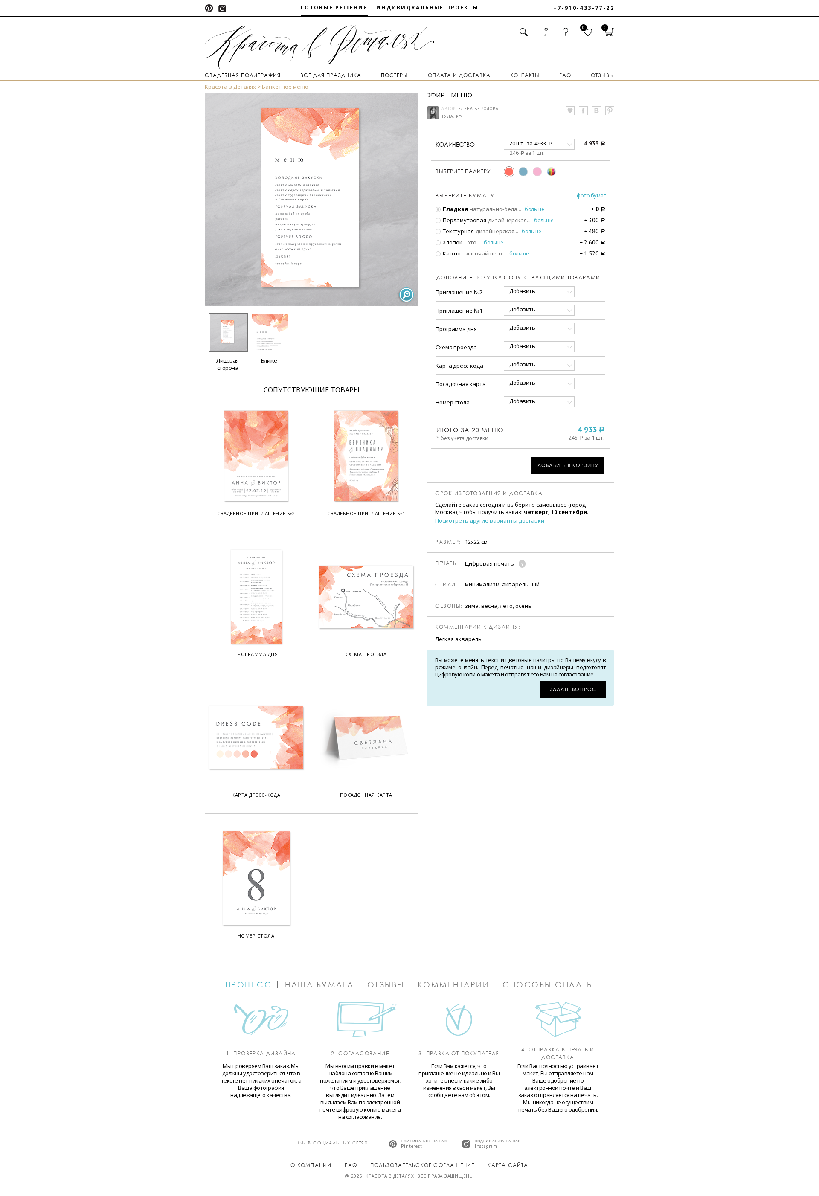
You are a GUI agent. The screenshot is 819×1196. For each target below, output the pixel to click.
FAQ (565, 75)
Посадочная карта (460, 384)
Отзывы (602, 75)
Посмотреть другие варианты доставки (489, 520)
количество (455, 144)
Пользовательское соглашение (422, 1165)
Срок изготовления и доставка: (490, 493)
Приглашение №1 (459, 310)
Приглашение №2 (459, 292)
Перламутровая (463, 220)
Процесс (248, 984)
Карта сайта (508, 1165)
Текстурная (457, 231)
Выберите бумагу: (466, 195)
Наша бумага (319, 984)
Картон (452, 253)
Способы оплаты (548, 984)
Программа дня (456, 329)
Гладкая (454, 209)
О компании (310, 1165)
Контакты (525, 75)
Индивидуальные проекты (427, 7)
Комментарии (454, 984)
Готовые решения (334, 7)
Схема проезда (456, 347)
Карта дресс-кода (459, 365)
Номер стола (453, 402)
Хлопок (451, 242)
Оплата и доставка (459, 75)
